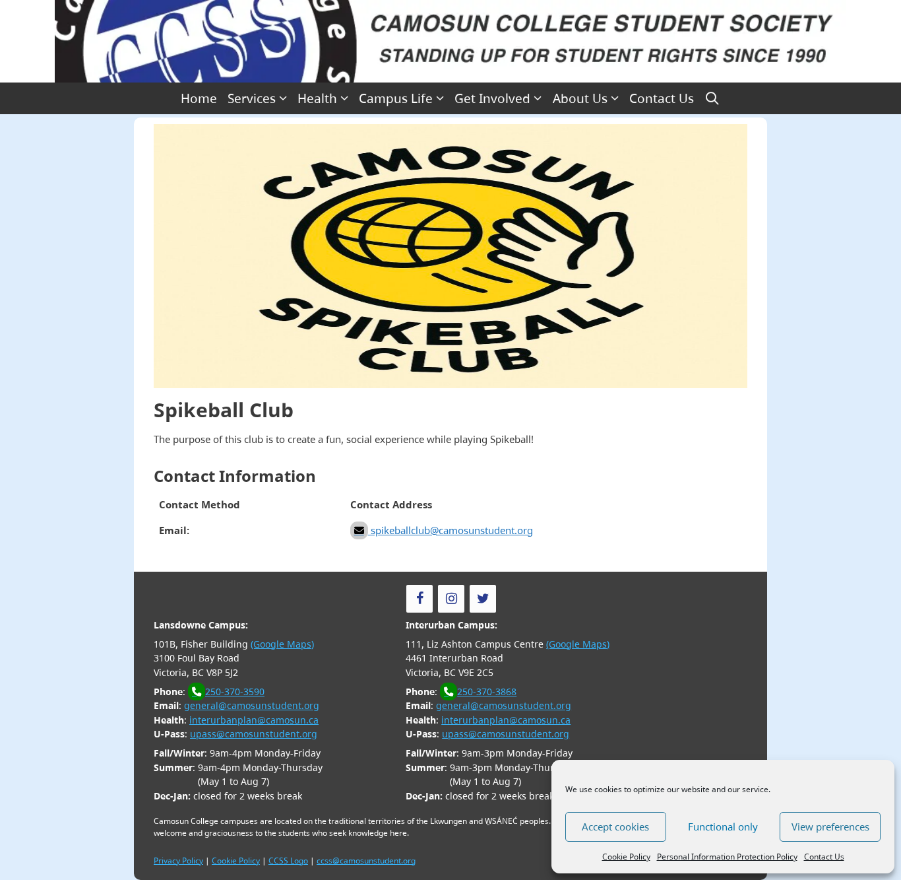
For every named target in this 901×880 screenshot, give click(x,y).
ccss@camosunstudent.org (366, 860)
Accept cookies (615, 826)
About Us (580, 98)
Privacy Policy (178, 860)
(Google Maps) (282, 644)
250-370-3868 (486, 691)
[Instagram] (451, 599)
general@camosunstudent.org (251, 705)
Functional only (723, 826)
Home (199, 98)
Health (317, 98)
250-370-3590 (234, 691)
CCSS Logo (288, 860)
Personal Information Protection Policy (727, 856)
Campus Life (396, 98)
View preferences (830, 826)
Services (252, 98)
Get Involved (492, 98)
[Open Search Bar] (712, 98)
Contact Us (824, 856)
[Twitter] (483, 599)
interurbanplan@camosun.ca (254, 720)
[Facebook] (419, 599)
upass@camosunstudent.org (253, 734)
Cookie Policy (626, 856)
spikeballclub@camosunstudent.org (450, 530)
